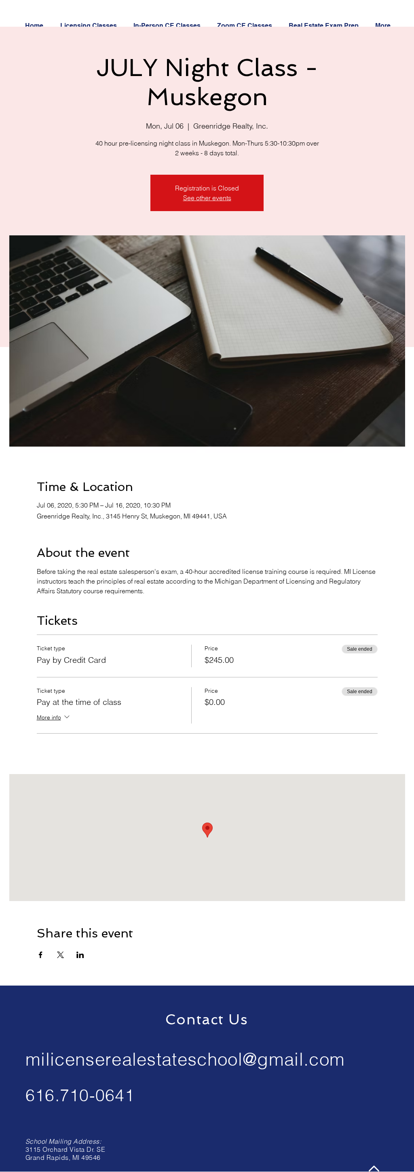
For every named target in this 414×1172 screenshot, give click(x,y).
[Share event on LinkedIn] (80, 955)
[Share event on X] (60, 955)
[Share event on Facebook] (40, 955)
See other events (207, 198)
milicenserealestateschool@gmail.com (185, 1059)
